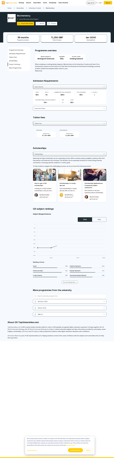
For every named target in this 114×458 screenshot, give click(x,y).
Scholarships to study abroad (68, 184)
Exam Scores (39, 87)
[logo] (9, 3)
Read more (38, 71)
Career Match (37, 2)
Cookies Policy (70, 445)
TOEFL (37, 92)
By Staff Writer (69, 194)
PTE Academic (81, 92)
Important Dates (39, 108)
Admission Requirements (17, 54)
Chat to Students (63, 2)
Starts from (46, 133)
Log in (100, 2)
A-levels (94, 92)
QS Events (25, 331)
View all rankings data (69, 282)
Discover (28, 2)
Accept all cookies (75, 450)
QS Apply (35, 331)
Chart (85, 219)
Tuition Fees (13, 57)
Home (9, 8)
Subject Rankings (14, 64)
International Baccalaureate (45, 100)
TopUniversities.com (14, 327)
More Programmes (15, 68)
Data (99, 219)
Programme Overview (16, 50)
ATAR (72, 100)
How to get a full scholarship (40, 184)
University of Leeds (35, 8)
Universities (20, 8)
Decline (88, 450)
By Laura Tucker (94, 196)
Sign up (108, 3)
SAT (63, 100)
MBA (40, 314)
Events (45, 2)
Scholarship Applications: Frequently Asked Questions (94, 185)
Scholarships (52, 2)
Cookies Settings (32, 450)
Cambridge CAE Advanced (62, 92)
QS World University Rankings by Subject (41, 329)
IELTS (46, 92)
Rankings (21, 2)
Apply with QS (90, 3)
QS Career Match (13, 336)
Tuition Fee (38, 123)
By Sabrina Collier (44, 194)
